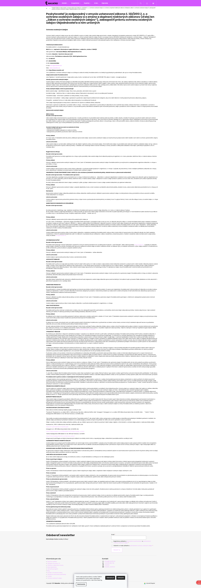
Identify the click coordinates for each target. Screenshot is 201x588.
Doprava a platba (52, 561)
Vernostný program (52, 569)
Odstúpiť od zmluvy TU (53, 563)
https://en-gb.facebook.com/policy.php (57, 427)
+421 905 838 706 (109, 563)
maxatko (106, 565)
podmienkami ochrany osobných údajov (141, 545)
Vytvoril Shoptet (150, 583)
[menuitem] (65, 3)
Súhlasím (121, 578)
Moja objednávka (52, 567)
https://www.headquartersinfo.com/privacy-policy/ (60, 436)
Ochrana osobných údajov (54, 578)
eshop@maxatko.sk (109, 561)
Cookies (49, 576)
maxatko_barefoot (109, 567)
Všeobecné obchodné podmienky (56, 574)
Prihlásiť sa (116, 550)
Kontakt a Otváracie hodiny (54, 572)
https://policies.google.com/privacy (86, 329)
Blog (48, 571)
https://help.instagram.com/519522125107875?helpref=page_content (65, 431)
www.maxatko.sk (55, 68)
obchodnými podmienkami (134, 541)
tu (101, 580)
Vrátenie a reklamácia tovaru (55, 565)
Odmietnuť (110, 578)
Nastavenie (81, 584)
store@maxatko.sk (61, 235)
